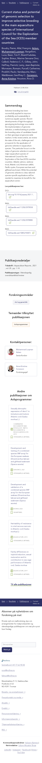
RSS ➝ (4, 730)
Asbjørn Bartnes (31, 743)
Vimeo (34, 750)
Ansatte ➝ (6, 703)
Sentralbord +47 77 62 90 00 (13, 665)
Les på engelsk (23, 92)
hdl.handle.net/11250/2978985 (20, 220)
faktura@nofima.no (9, 676)
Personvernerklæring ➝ (11, 714)
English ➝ (5, 708)
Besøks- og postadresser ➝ (13, 692)
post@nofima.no (8, 670)
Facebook (26, 750)
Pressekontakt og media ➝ (12, 698)
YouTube (21, 753)
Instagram (17, 750)
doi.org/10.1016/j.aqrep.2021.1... (21, 195)
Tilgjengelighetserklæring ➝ (13, 725)
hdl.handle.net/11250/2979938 (20, 207)
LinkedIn (7, 750)
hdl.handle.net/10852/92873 (19, 233)
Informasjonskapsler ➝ (11, 719)
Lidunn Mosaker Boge (27, 746)
